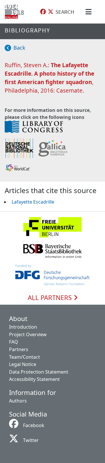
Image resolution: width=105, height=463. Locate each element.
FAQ (13, 342)
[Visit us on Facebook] (43, 12)
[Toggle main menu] (89, 11)
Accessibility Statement (34, 379)
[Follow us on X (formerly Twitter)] (50, 12)
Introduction (23, 327)
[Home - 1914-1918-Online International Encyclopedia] (16, 11)
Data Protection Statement (38, 372)
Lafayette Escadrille (33, 202)
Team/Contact (24, 357)
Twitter (31, 440)
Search (64, 11)
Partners (18, 349)
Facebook (33, 425)
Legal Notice (22, 364)
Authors (18, 401)
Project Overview (28, 334)
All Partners (51, 297)
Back (19, 47)
